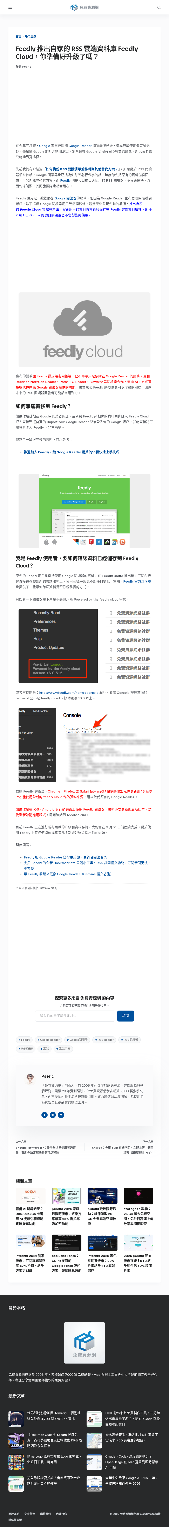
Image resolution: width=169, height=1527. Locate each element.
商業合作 (61, 1513)
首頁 (18, 36)
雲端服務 (63, 1049)
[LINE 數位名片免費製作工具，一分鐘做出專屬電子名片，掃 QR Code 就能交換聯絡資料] (94, 1419)
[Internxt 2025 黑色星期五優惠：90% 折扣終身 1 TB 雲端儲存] (102, 1243)
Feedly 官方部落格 (137, 581)
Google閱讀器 (77, 1040)
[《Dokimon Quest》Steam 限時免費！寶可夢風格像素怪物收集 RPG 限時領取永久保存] (16, 1440)
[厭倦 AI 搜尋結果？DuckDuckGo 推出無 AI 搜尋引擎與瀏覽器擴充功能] (31, 1196)
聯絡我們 (45, 1513)
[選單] (10, 7)
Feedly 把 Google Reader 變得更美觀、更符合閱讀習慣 (65, 857)
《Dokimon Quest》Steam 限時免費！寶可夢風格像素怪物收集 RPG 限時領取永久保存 (54, 1440)
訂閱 (125, 1016)
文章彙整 (29, 1513)
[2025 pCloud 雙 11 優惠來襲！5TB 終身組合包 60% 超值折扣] (139, 1243)
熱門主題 (30, 36)
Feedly (65, 180)
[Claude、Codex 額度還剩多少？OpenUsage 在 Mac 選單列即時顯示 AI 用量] (94, 1462)
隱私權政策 (15, 1519)
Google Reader (80, 146)
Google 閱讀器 (65, 198)
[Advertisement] (84, 106)
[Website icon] (53, 1115)
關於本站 (13, 1513)
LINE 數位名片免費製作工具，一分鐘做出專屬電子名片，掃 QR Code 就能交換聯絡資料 (132, 1418)
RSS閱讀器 (129, 1040)
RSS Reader (104, 1040)
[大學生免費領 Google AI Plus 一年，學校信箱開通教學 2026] (94, 1484)
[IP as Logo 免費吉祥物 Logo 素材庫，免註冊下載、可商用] (16, 1462)
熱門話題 (25, 1049)
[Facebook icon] (44, 1115)
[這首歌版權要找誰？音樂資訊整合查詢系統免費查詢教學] (16, 1484)
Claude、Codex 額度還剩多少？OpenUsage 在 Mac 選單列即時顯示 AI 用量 (131, 1462)
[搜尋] (159, 7)
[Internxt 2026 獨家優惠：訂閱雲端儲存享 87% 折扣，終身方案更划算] (31, 1243)
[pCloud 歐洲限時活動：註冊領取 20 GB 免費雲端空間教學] (102, 1196)
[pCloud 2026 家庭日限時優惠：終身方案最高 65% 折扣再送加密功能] (67, 1196)
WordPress (147, 1513)
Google (44, 146)
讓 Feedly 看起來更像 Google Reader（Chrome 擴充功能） (68, 874)
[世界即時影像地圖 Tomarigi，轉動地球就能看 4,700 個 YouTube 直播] (16, 1419)
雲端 (44, 1049)
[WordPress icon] (61, 1115)
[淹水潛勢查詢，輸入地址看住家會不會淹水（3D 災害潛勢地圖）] (94, 1440)
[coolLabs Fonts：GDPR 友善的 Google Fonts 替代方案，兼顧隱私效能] (67, 1243)
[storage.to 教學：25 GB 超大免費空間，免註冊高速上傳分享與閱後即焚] (139, 1196)
